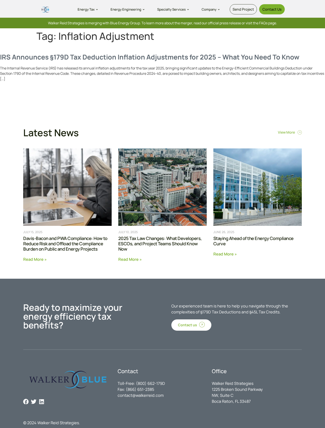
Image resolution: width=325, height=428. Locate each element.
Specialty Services (171, 9)
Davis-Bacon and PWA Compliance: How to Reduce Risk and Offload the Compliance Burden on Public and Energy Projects (65, 243)
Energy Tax (86, 9)
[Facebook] (26, 401)
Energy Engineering (126, 9)
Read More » (35, 259)
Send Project (243, 9)
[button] (88, 9)
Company (209, 9)
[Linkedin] (41, 401)
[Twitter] (33, 401)
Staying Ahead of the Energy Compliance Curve (253, 241)
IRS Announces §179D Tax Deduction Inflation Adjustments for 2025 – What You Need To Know (149, 56)
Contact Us (271, 9)
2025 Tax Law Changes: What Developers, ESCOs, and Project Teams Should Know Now (160, 243)
